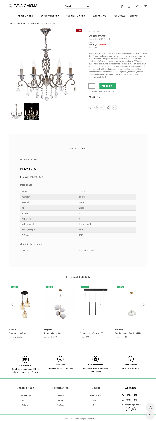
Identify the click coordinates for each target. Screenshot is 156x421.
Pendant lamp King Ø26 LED (128, 333)
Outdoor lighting (50, 16)
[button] (96, 97)
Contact (134, 16)
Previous (13, 305)
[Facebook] (128, 409)
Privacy (25, 400)
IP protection (95, 395)
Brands (95, 405)
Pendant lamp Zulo (17, 333)
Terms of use (25, 395)
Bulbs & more (99, 16)
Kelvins (95, 400)
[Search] (88, 6)
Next (143, 305)
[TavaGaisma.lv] (23, 6)
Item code (24, 177)
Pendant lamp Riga (53, 333)
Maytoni (94, 32)
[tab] (78, 148)
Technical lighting (75, 16)
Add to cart (108, 86)
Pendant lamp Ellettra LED (91, 333)
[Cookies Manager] (150, 407)
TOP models (119, 16)
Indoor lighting (25, 16)
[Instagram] (133, 409)
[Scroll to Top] (150, 415)
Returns (25, 405)
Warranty (60, 400)
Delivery (60, 395)
